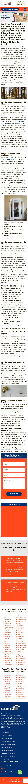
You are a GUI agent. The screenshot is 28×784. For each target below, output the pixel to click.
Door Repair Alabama (10, 12)
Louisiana (8, 651)
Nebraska (20, 621)
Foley (7, 698)
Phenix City (21, 692)
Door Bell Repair (6, 732)
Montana (20, 616)
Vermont (20, 656)
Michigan (8, 658)
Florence (7, 696)
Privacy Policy (5, 759)
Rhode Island (22, 643)
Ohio (19, 634)
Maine (7, 656)
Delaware (8, 632)
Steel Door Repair (6, 738)
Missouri (7, 662)
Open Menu (25, 9)
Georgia (7, 636)
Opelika (20, 690)
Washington (21, 658)
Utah (19, 653)
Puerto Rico (21, 642)
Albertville (8, 677)
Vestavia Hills (22, 698)
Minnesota (8, 660)
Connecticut (9, 627)
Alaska (7, 616)
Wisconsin (21, 660)
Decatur (7, 690)
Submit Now (14, 493)
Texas (19, 651)
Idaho (7, 642)
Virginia (20, 655)
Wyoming (21, 664)
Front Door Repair (6, 747)
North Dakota (22, 619)
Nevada (20, 630)
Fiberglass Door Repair (8, 753)
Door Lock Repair (6, 735)
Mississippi (8, 664)
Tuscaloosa (21, 696)
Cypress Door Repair (14, 781)
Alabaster (8, 675)
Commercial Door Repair (8, 744)
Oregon (20, 638)
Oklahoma (21, 636)
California (8, 623)
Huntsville (21, 681)
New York (20, 632)
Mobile (20, 685)
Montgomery (22, 687)
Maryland (8, 655)
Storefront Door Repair (8, 756)
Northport (21, 688)
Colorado (8, 625)
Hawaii (7, 638)
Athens (7, 681)
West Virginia (22, 662)
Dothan (7, 692)
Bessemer (8, 685)
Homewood (21, 677)
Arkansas (8, 619)
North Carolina (22, 618)
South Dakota (22, 647)
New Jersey (21, 627)
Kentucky (8, 649)
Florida (7, 634)
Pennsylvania (22, 640)
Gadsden (20, 675)
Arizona (7, 621)
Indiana (7, 645)
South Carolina (22, 645)
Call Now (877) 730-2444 (10, 9)
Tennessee (21, 649)
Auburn (7, 683)
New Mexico (21, 629)
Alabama (8, 618)
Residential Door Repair (8, 741)
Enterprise (8, 694)
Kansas (7, 647)
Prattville (20, 694)
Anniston (8, 679)
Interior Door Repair (7, 750)
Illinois (7, 643)
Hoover (20, 679)
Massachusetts (10, 653)
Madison (20, 683)
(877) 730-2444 (9, 771)
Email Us (6, 769)
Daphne (7, 688)
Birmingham (9, 687)
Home (2, 12)
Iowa (6, 640)
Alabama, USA (8, 765)
